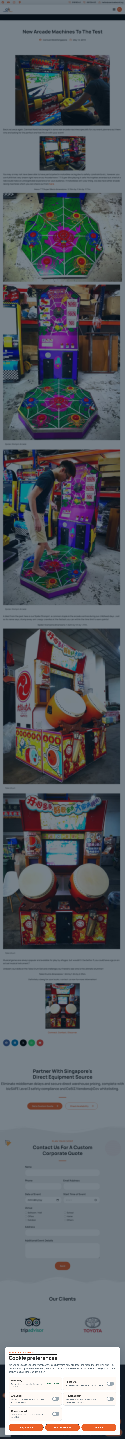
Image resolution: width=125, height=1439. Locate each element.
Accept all (99, 1427)
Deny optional (26, 1427)
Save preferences (62, 1427)
